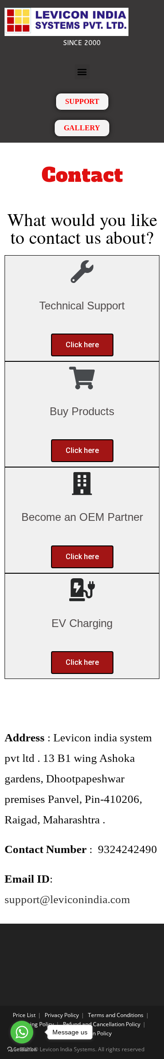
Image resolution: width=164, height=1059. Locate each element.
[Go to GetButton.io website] (21, 1050)
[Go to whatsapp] (21, 1032)
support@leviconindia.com (67, 899)
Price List (24, 1015)
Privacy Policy (62, 1015)
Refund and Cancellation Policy (101, 1024)
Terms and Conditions (116, 1015)
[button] (82, 71)
